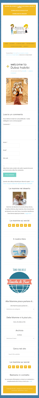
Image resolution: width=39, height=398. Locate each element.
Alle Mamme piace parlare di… (19, 305)
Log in (25, 390)
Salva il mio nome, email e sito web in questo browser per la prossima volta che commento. (18, 169)
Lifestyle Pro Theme (21, 388)
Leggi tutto (28, 213)
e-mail (30, 381)
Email (5, 150)
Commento (6, 124)
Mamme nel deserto (19, 19)
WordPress (21, 390)
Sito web (5, 158)
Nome (5, 142)
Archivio (19, 335)
